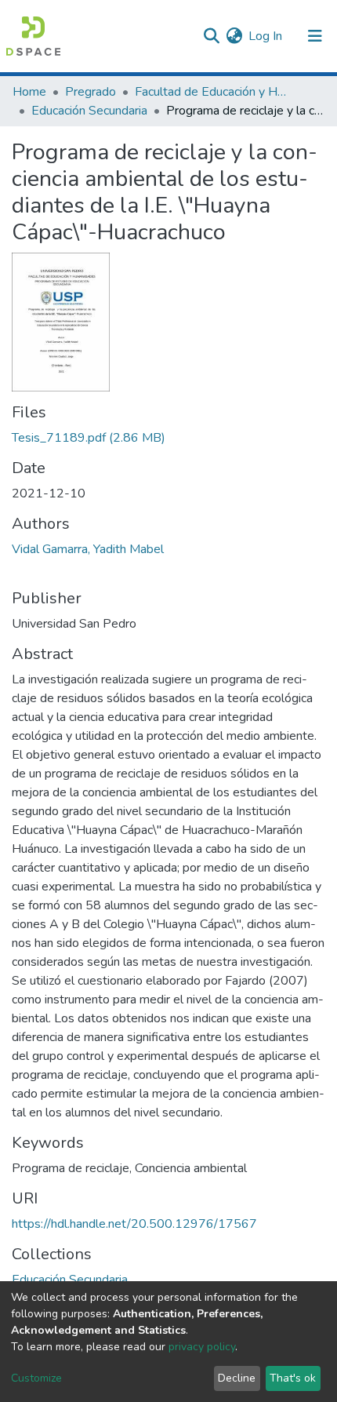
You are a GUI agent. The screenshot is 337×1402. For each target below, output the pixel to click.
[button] (234, 36)
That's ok (293, 1378)
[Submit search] (211, 36)
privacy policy (201, 1346)
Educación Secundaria (89, 110)
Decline (236, 1378)
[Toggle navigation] (315, 36)
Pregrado (90, 91)
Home (29, 91)
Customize (36, 1378)
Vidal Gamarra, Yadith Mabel (88, 549)
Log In (266, 36)
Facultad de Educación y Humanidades (213, 91)
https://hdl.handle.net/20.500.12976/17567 (134, 1224)
